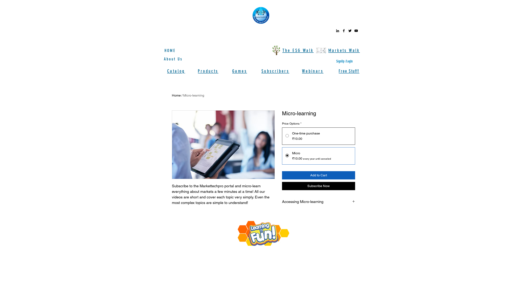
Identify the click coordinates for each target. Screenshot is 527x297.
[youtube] (356, 31)
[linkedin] (338, 31)
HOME (170, 50)
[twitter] (350, 31)
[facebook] (344, 31)
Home (176, 95)
